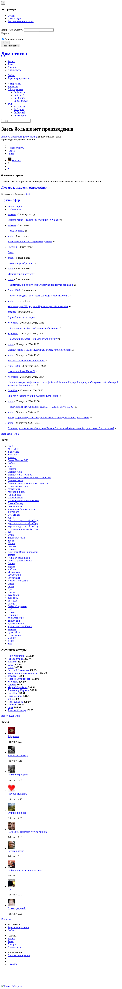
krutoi (11, 236)
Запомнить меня (13, 39)
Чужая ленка (14, 635)
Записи (11, 61)
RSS (28, 194)
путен (11, 586)
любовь (12, 569)
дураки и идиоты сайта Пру (23, 523)
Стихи (11, 612)
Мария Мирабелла (17, 687)
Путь (10, 589)
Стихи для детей (17, 908)
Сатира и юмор (16, 851)
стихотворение (16, 617)
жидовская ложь (16, 537)
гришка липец (15, 497)
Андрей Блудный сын (19, 678)
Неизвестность (16, 147)
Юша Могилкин (16, 656)
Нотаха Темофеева (18, 580)
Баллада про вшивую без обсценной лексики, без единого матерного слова (48, 417)
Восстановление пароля (21, 21)
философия (14, 620)
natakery (12, 214)
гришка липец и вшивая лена (23, 500)
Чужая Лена (14, 632)
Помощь (12, 964)
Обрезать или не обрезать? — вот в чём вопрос (33, 328)
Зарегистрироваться (18, 78)
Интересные (14, 83)
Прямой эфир (10, 200)
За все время (20, 100)
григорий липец (16, 491)
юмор (11, 640)
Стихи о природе (17, 812)
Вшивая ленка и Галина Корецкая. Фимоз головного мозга (39, 349)
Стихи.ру (13, 615)
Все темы (6, 919)
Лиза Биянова (15, 696)
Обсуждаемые (15, 89)
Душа (11, 534)
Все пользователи (10, 715)
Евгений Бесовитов (18, 670)
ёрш (10, 643)
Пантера (16, 160)
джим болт (13, 511)
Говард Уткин (15, 658)
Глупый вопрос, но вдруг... (22, 317)
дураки (11, 517)
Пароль (5, 33)
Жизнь (11, 543)
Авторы (12, 67)
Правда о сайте (16, 230)
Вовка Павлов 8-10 (18, 460)
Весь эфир (6, 433)
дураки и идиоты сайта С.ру (23, 526)
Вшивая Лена (15, 471)
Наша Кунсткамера (18, 755)
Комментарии (15, 206)
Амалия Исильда (17, 710)
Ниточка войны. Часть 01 (21, 371)
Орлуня (12, 684)
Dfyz (10, 664)
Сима (11, 252)
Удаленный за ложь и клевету (24, 673)
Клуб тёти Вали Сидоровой (23, 552)
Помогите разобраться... (21, 263)
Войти (11, 15)
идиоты (12, 546)
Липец (11, 563)
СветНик (12, 247)
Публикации (14, 209)
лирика (11, 566)
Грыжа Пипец (15, 503)
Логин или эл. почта (12, 29)
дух (9, 532)
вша (10, 466)
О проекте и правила (19, 955)
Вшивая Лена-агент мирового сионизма (29, 477)
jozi (9, 698)
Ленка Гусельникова (19, 557)
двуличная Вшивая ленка (21, 509)
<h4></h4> (13, 448)
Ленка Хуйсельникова (20, 560)
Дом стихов (14, 53)
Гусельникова (15, 506)
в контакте (13, 451)
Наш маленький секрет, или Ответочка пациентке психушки (41, 284)
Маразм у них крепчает (20, 274)
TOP (10, 103)
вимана (12, 457)
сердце (11, 603)
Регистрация (14, 18)
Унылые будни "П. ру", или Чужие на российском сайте (38, 306)
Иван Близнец (15, 701)
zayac (10, 707)
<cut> (11, 446)
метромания (14, 575)
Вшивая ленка (15, 480)
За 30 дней (19, 98)
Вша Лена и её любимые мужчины (26, 360)
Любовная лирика (17, 793)
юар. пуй (12, 638)
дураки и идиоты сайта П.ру (23, 520)
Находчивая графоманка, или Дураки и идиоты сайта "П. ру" (41, 406)
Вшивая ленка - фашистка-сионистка (28, 483)
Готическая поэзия (18, 486)
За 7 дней (19, 95)
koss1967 (12, 661)
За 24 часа (19, 92)
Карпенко (13, 322)
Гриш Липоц (14, 494)
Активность (14, 70)
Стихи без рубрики (18, 774)
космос (11, 554)
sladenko (12, 704)
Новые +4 (13, 86)
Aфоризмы (13, 736)
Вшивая (12, 469)
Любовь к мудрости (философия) (19, 136)
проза (11, 583)
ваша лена (13, 454)
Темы (11, 64)
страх (12, 150)
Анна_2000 (14, 290)
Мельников (14, 572)
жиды (11, 540)
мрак (11, 153)
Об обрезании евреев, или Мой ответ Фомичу (33, 339)
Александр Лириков (19, 690)
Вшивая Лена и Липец (20, 474)
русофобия (13, 595)
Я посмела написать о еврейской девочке (30, 241)
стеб (10, 609)
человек (12, 629)
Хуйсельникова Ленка (20, 626)
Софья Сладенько (17, 606)
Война (11, 463)
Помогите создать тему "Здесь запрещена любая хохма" (38, 295)
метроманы (14, 577)
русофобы (13, 597)
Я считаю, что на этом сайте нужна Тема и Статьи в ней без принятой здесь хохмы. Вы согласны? (61, 428)
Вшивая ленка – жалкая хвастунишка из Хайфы (34, 219)
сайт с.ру (12, 600)
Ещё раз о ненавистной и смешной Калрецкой (33, 395)
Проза (11, 889)
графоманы (14, 489)
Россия (11, 592)
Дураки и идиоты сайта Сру (23, 529)
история (12, 549)
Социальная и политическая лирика (27, 832)
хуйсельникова (16, 623)
